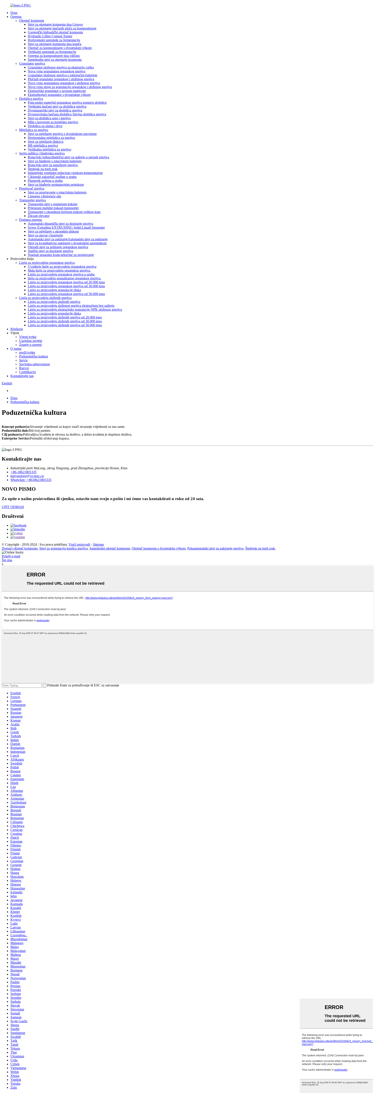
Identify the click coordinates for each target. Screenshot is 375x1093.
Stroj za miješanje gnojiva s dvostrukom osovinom (62, 134)
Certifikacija (27, 372)
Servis (23, 360)
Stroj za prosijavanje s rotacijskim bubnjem (57, 192)
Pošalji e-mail (11, 556)
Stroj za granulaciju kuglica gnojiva (63, 548)
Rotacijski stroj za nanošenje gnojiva (53, 165)
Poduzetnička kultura (33, 356)
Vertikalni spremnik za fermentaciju (52, 52)
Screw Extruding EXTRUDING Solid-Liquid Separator (66, 227)
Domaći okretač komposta (20, 548)
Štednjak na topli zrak (43, 169)
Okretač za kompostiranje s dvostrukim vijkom (60, 48)
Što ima (7, 560)
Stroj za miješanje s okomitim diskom (53, 231)
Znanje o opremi (30, 344)
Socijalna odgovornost (34, 364)
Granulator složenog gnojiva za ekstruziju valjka (61, 67)
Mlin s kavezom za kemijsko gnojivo (53, 122)
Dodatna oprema (30, 220)
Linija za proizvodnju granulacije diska (54, 290)
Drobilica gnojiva (31, 98)
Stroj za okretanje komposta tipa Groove (55, 24)
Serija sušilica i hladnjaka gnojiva (42, 153)
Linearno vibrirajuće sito (44, 196)
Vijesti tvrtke (27, 337)
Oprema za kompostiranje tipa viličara (54, 55)
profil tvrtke (27, 352)
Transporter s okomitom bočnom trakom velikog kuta (64, 212)
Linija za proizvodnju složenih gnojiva (45, 298)
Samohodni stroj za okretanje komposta (55, 59)
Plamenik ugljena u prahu (45, 180)
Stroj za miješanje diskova (45, 141)
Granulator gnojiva (32, 63)
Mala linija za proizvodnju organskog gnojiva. (59, 270)
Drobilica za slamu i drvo (45, 126)
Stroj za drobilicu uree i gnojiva (49, 118)
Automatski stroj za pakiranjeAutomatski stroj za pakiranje (68, 239)
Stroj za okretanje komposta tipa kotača (54, 44)
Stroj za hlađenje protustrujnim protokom (56, 184)
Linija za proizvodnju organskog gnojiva (47, 262)
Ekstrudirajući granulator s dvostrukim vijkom (59, 95)
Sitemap (98, 544)
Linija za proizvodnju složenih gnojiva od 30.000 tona (65, 321)
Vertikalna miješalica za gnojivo (49, 149)
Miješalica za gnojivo (33, 130)
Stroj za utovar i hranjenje (45, 235)
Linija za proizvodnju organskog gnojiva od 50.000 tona (66, 294)
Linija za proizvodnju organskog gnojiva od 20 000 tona (66, 282)
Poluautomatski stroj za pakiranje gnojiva (215, 548)
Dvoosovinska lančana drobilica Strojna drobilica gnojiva (67, 114)
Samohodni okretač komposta (109, 548)
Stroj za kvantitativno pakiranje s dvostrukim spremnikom (67, 243)
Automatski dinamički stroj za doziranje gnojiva (60, 223)
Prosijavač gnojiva (31, 188)
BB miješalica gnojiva (43, 145)
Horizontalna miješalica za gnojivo (51, 137)
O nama (15, 348)
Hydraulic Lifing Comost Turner (50, 36)
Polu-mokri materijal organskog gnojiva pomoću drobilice (67, 102)
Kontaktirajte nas (22, 376)
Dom (13, 13)
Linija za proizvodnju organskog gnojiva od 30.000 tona (66, 286)
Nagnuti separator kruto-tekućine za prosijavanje (61, 255)
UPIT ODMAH (13, 507)
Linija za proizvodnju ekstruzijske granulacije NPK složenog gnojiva (75, 309)
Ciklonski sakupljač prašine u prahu (52, 177)
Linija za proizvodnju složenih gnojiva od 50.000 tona (65, 325)
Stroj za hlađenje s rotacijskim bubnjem (54, 161)
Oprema (15, 16)
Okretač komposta (31, 20)
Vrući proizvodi (79, 544)
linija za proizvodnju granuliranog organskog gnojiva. (64, 278)
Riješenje (16, 329)
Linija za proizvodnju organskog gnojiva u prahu (61, 274)
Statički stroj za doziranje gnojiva (50, 251)
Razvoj (24, 368)
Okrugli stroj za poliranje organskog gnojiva (58, 247)
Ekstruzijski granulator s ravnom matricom (57, 91)
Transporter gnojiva (32, 200)
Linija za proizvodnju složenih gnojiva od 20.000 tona (65, 317)
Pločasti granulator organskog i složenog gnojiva (61, 79)
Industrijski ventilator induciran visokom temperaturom (65, 173)
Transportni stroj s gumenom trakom (52, 204)
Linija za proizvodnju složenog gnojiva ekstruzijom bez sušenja (71, 305)
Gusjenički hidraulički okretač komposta (55, 32)
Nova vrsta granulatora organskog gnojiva (56, 71)
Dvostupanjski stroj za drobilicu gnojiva (55, 110)
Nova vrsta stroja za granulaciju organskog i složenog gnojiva (70, 87)
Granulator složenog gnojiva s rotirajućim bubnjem (62, 75)
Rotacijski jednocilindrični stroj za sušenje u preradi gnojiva (68, 157)
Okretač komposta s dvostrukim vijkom (159, 548)
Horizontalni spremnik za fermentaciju (54, 40)
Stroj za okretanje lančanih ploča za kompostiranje (62, 28)
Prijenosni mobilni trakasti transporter (53, 208)
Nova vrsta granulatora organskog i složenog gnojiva (64, 83)
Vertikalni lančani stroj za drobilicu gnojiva (57, 106)
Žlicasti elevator (38, 216)
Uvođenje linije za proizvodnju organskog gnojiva (62, 266)
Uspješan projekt (30, 341)
